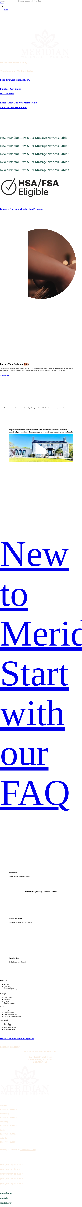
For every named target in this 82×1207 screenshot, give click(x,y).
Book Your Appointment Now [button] (15, 79)
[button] (2, 3)
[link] (40, 1057)
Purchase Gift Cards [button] (10, 89)
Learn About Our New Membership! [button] (19, 102)
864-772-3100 (7, 93)
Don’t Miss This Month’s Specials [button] (17, 1038)
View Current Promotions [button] (13, 107)
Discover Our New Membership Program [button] (21, 209)
